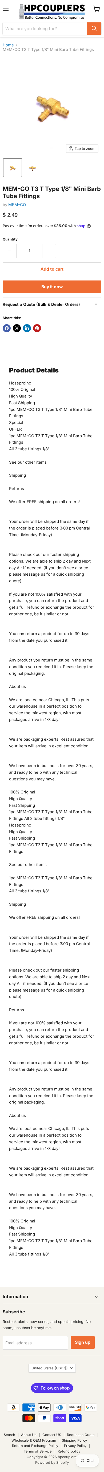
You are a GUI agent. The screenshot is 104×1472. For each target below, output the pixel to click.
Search (9, 1435)
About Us (29, 1435)
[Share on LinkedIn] (27, 328)
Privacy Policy (75, 1445)
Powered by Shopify (52, 1462)
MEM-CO (17, 204)
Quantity (10, 239)
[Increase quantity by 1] (49, 251)
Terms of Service (38, 1451)
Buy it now (52, 286)
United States (49, 1368)
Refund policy (69, 1451)
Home (8, 45)
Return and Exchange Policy (35, 1445)
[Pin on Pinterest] (37, 328)
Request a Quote (81, 1435)
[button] (12, 168)
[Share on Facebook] (7, 328)
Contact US (51, 1435)
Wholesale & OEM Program (33, 1440)
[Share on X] (17, 328)
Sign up (82, 1342)
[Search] (94, 28)
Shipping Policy (74, 1440)
